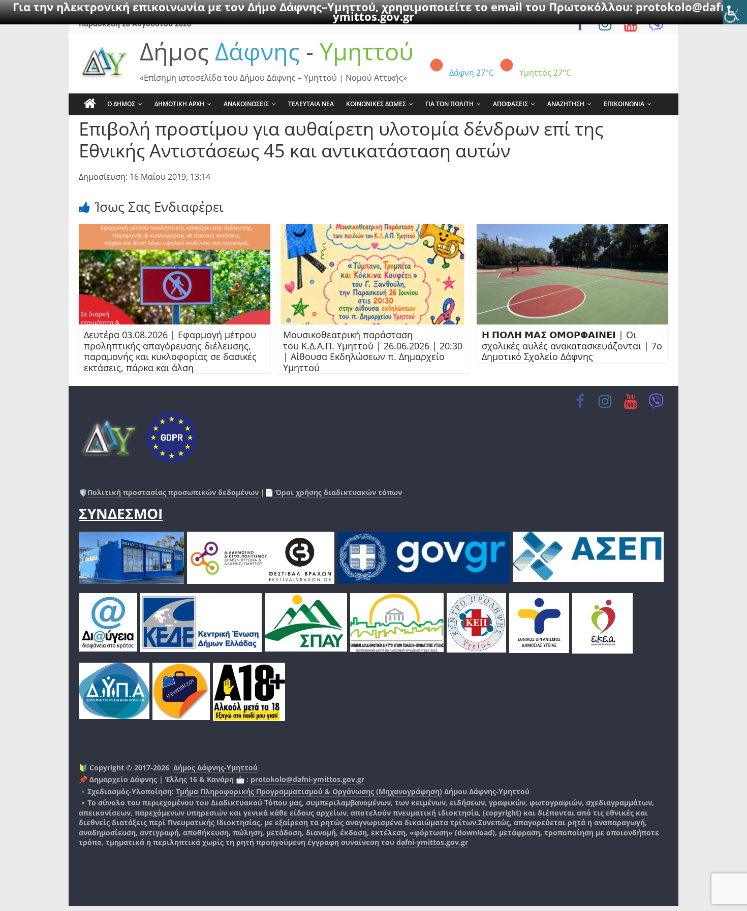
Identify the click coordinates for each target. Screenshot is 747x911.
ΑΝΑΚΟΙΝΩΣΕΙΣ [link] (246, 104)
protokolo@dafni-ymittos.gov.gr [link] (307, 779)
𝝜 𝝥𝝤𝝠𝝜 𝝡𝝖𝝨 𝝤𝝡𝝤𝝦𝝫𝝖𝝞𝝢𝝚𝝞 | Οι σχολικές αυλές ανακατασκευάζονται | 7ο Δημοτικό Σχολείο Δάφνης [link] (572, 346)
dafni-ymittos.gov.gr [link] (432, 842)
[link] (735, 12)
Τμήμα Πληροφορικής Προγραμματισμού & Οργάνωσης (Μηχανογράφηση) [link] (309, 791)
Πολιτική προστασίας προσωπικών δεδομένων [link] (173, 492)
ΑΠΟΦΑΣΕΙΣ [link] (510, 104)
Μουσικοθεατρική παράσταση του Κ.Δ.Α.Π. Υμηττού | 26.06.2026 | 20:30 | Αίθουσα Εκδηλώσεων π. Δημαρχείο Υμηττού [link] (372, 351)
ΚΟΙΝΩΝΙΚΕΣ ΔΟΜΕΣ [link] (376, 104)
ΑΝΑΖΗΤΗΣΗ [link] (565, 104)
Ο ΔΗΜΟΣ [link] (121, 104)
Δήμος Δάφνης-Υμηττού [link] (215, 767)
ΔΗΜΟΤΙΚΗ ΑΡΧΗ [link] (179, 104)
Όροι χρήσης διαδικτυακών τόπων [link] (337, 492)
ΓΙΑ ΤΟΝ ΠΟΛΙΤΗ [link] (449, 104)
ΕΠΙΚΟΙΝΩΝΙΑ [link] (624, 104)
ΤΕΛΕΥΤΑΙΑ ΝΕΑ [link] (311, 104)
